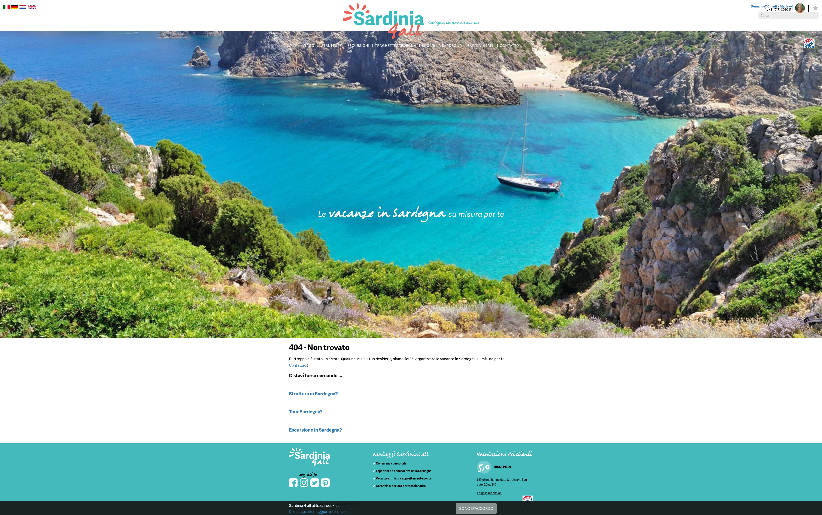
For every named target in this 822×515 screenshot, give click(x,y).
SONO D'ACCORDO (476, 508)
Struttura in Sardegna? (313, 393)
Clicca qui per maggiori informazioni (319, 511)
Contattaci (298, 365)
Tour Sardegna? (306, 411)
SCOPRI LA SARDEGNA (442, 45)
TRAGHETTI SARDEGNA (395, 45)
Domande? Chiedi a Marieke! (772, 6)
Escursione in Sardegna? (315, 429)
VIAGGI (309, 45)
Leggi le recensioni (489, 493)
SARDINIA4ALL (481, 45)
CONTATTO (509, 45)
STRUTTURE (331, 45)
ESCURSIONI (358, 45)
